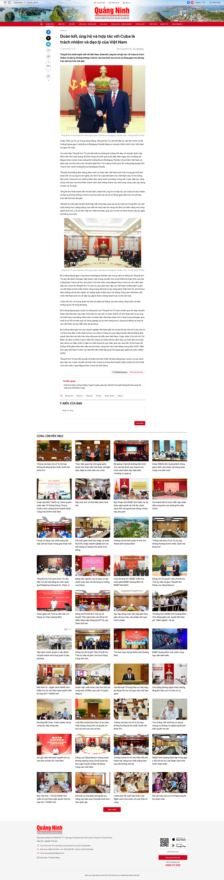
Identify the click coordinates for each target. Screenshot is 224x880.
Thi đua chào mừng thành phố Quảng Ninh (131, 654)
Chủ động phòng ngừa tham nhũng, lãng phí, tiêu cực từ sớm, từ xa (168, 689)
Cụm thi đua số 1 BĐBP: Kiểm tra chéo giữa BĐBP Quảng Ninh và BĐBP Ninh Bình (129, 582)
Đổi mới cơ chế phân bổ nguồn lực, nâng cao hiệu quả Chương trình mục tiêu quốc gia (92, 799)
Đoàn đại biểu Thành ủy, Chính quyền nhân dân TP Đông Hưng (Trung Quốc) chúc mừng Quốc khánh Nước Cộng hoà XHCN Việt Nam (54, 507)
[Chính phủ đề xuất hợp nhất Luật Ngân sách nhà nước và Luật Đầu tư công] (131, 782)
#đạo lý (120, 396)
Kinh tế (61, 24)
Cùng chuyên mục (50, 436)
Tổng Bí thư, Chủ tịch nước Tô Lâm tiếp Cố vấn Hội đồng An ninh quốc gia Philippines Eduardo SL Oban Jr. (53, 582)
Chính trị (50, 24)
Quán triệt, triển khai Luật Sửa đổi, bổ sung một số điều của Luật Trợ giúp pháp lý (92, 690)
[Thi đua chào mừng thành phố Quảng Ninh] (131, 638)
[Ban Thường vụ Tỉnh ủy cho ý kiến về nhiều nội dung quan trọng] (169, 852)
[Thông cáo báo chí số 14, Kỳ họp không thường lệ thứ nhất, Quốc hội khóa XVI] (54, 450)
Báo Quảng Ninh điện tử (112, 12)
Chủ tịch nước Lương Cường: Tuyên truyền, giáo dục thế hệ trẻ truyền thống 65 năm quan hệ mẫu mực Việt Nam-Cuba (102, 386)
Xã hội (71, 24)
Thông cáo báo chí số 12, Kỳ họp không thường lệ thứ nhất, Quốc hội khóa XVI (130, 725)
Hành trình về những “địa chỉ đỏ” (129, 831)
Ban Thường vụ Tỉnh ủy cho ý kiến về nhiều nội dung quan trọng (169, 867)
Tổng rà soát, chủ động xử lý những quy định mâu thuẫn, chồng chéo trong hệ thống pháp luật (91, 869)
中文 (203, 2)
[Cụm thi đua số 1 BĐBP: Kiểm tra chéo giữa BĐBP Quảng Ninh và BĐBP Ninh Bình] (131, 565)
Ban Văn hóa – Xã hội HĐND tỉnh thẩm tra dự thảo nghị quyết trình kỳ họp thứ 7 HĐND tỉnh (53, 799)
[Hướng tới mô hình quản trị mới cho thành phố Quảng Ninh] (131, 527)
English (198, 2)
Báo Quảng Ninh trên (124, 49)
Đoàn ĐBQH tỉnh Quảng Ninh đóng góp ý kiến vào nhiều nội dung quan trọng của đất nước (168, 467)
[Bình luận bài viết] (48, 76)
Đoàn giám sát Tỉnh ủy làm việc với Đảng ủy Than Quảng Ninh (53, 615)
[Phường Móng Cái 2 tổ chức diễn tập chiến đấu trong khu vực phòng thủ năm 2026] (92, 817)
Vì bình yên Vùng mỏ (161, 831)
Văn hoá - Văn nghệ (87, 24)
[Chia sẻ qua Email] (48, 44)
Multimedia (177, 24)
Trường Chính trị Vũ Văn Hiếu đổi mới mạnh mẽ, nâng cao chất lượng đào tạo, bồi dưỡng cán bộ (131, 760)
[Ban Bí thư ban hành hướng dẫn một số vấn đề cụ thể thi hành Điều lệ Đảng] (131, 852)
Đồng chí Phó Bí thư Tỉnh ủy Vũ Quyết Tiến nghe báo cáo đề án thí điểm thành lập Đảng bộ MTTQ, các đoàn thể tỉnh (91, 619)
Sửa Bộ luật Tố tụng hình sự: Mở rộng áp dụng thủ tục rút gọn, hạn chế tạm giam (131, 690)
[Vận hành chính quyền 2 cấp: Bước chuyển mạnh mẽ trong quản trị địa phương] (54, 638)
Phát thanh (115, 3)
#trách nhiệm (109, 396)
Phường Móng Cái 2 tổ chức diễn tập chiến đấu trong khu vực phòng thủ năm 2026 (92, 834)
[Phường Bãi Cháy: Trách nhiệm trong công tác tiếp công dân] (54, 709)
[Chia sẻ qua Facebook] (48, 32)
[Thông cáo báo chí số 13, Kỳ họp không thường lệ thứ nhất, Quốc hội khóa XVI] (169, 527)
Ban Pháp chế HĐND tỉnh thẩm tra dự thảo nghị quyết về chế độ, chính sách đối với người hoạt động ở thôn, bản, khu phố (131, 507)
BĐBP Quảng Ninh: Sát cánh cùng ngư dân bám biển (168, 654)
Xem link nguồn (136, 372)
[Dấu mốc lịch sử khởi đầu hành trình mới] (92, 489)
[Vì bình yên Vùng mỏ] (169, 817)
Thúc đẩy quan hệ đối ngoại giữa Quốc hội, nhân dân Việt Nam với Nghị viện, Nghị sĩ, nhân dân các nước (92, 467)
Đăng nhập (216, 2)
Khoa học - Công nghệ (121, 24)
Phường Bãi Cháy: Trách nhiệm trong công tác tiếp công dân (54, 724)
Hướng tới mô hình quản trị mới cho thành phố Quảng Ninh (130, 542)
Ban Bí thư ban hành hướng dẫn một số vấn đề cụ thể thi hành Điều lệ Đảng (130, 869)
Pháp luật (140, 24)
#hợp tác (89, 396)
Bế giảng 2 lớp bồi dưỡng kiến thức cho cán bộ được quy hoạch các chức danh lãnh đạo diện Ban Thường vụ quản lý (130, 469)
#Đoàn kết (69, 396)
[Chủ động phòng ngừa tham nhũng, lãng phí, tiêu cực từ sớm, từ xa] (169, 674)
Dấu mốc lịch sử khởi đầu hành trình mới (91, 504)
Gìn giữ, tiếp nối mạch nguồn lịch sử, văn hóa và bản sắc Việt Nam (53, 759)
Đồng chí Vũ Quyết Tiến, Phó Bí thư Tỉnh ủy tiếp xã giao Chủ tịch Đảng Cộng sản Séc (91, 655)
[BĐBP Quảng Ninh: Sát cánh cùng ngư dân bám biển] (169, 638)
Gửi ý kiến (139, 423)
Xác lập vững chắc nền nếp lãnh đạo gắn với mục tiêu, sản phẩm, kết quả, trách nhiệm (131, 617)
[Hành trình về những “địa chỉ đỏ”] (131, 817)
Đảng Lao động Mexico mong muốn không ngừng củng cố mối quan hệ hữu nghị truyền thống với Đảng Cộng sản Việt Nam (91, 762)
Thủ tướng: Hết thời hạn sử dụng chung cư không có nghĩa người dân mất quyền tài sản (169, 725)
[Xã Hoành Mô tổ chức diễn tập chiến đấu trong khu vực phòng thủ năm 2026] (169, 489)
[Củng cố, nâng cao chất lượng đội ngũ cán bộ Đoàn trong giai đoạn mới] (54, 527)
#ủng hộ (79, 396)
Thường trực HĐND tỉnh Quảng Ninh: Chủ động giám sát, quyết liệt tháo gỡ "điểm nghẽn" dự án (169, 617)
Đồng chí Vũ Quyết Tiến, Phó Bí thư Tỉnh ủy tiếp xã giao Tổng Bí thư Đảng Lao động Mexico (168, 582)
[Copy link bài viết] (48, 50)
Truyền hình (101, 3)
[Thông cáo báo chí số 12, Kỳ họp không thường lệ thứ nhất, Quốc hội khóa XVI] (131, 709)
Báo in (128, 3)
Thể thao (153, 24)
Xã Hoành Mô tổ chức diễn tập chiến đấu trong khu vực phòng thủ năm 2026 (169, 505)
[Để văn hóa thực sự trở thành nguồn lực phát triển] (169, 782)
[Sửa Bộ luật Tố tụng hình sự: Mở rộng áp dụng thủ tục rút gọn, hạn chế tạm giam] (131, 674)
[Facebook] (188, 2)
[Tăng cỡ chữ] (48, 62)
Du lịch (103, 24)
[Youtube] (192, 2)
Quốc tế (164, 24)
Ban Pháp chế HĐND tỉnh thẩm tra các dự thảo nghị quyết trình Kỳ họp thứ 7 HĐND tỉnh (53, 834)
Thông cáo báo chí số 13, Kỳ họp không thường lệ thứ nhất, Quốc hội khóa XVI (168, 543)
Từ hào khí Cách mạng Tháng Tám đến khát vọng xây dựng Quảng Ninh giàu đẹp (54, 869)
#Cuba (98, 396)
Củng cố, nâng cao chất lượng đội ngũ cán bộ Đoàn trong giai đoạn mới (54, 542)
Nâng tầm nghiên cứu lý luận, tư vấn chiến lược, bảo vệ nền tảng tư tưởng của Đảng (92, 582)
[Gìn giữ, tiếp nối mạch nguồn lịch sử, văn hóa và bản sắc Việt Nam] (54, 744)
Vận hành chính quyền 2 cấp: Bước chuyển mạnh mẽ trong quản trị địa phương (53, 655)
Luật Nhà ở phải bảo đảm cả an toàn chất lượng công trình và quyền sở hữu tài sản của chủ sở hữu (92, 725)
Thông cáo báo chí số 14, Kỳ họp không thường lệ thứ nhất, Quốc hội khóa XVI (53, 467)
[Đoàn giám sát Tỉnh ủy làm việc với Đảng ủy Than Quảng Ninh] (54, 600)
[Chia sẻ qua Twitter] (48, 38)
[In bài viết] (48, 56)
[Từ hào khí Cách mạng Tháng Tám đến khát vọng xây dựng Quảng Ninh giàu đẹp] (54, 852)
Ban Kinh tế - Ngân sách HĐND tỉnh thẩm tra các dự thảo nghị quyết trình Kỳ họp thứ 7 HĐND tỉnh (54, 690)
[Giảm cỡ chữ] (48, 69)
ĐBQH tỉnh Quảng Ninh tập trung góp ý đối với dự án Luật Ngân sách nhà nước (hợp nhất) (169, 760)
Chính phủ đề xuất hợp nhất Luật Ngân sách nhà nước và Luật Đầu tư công (130, 799)
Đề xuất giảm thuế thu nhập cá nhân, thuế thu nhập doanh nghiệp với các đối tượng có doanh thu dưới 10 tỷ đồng (92, 545)
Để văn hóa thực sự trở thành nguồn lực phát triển (169, 797)
